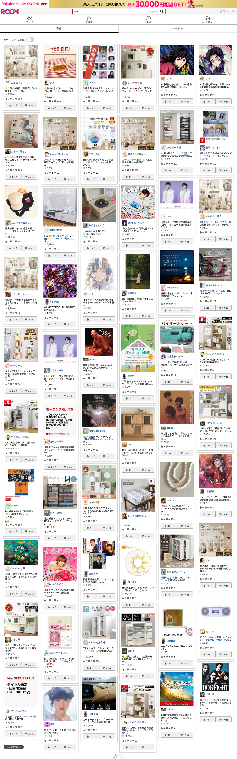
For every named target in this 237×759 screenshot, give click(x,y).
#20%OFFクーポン (131, 159)
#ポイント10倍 (217, 291)
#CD (226, 640)
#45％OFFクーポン (209, 222)
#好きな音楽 (89, 436)
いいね (31, 105)
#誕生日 (210, 640)
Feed (29, 19)
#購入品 (126, 228)
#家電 (218, 637)
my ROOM (207, 19)
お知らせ (148, 19)
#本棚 (174, 577)
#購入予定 (205, 153)
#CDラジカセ (206, 637)
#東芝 (219, 640)
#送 (123, 733)
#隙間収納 (166, 577)
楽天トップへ (228, 11)
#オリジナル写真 (60, 238)
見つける (88, 19)
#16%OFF (27, 716)
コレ (14, 105)
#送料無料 (205, 291)
